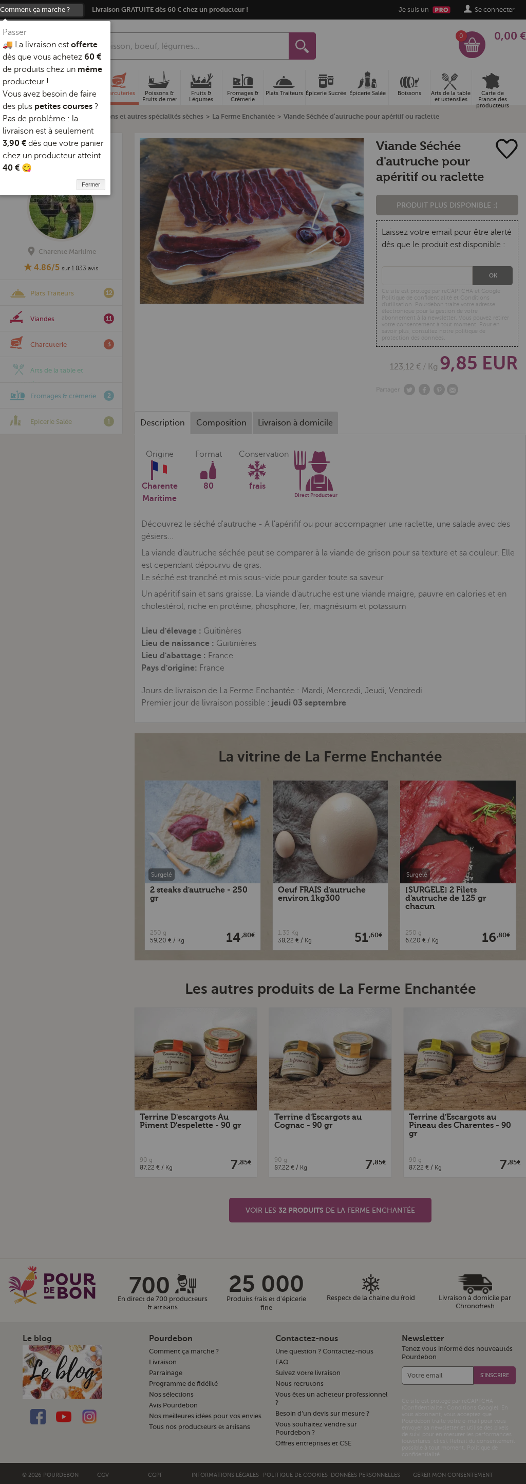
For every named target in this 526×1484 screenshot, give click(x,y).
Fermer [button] (91, 184)
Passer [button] (15, 32)
